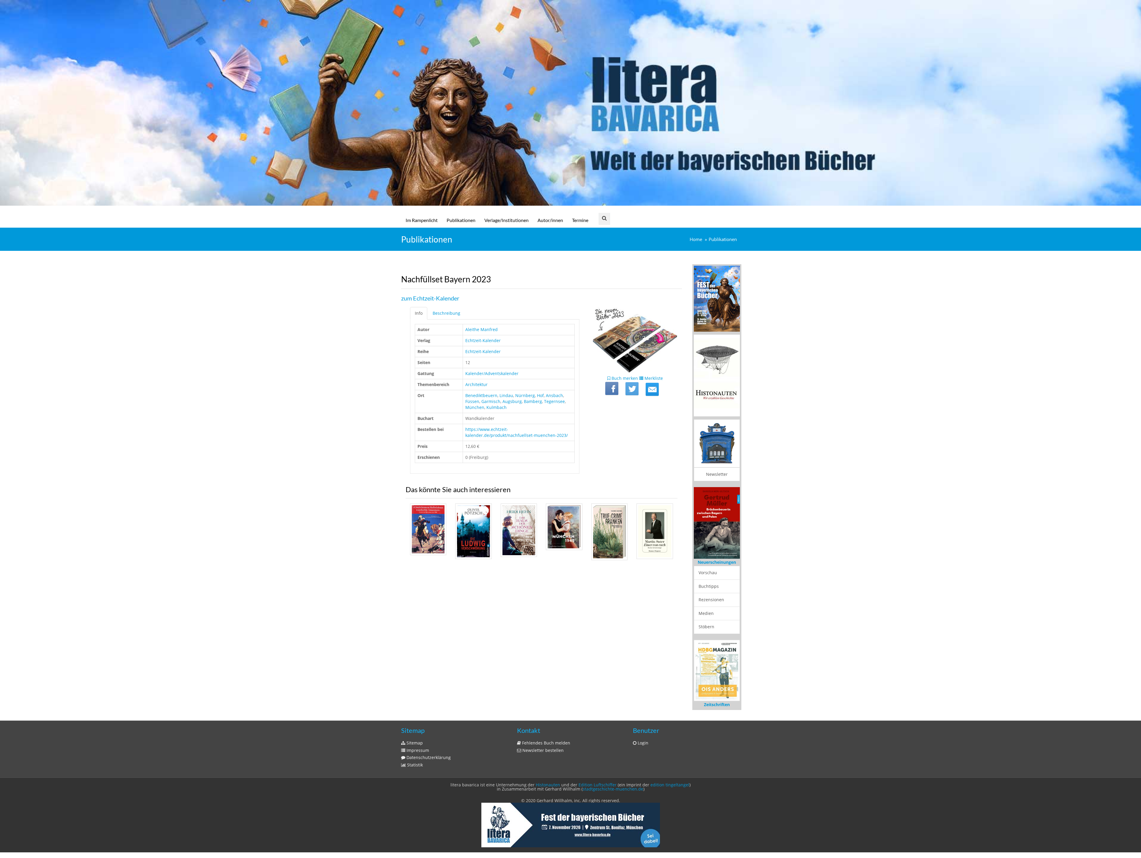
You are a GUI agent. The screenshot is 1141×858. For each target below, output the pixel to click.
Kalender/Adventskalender (492, 373)
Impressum (417, 750)
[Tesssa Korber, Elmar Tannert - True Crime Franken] (609, 531)
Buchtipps (709, 586)
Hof (540, 395)
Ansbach (554, 395)
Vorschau (708, 572)
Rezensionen (711, 599)
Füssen (472, 401)
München (474, 407)
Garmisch (490, 401)
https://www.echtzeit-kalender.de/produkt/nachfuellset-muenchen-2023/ (516, 432)
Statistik (414, 765)
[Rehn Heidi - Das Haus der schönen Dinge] (519, 530)
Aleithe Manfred (481, 329)
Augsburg (512, 401)
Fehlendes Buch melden (545, 743)
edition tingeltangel (669, 785)
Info (419, 313)
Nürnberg (525, 395)
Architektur (476, 384)
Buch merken (624, 378)
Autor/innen (550, 220)
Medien (706, 613)
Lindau (506, 395)
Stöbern (706, 626)
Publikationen (461, 220)
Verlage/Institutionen (506, 220)
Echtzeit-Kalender (483, 340)
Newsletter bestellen (542, 750)
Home (696, 239)
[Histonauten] (717, 298)
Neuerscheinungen (717, 562)
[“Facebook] (611, 388)
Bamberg (533, 401)
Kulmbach (496, 407)
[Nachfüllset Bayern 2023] (652, 389)
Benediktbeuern (481, 395)
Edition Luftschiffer (598, 785)
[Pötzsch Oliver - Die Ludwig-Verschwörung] (473, 531)
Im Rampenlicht (422, 220)
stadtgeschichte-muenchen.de (613, 789)
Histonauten (548, 785)
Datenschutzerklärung (428, 757)
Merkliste (653, 378)
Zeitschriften (717, 704)
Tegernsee (554, 401)
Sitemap (414, 743)
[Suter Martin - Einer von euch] (654, 531)
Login (642, 743)
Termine (580, 220)
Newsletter (717, 474)
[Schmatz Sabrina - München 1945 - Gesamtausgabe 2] (564, 526)
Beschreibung (446, 313)
